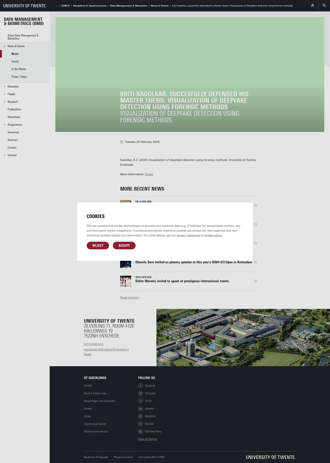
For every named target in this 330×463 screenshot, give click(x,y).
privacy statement (188, 235)
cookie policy (213, 235)
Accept (124, 245)
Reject (97, 245)
